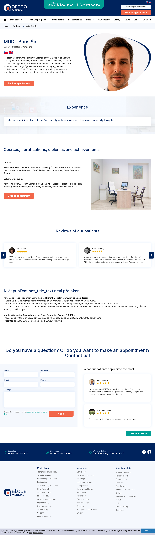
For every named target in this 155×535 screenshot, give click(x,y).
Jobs (118, 503)
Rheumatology (83, 502)
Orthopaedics (82, 485)
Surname (44, 370)
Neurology (81, 479)
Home (6, 26)
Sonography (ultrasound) (87, 509)
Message (7, 390)
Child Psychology (44, 492)
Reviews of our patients (126, 496)
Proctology (81, 492)
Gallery (119, 493)
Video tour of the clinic (125, 489)
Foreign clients (122, 476)
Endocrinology (43, 496)
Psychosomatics (83, 499)
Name (6, 370)
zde (30, 533)
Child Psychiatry (43, 489)
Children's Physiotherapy (47, 485)
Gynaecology (42, 509)
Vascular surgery (44, 475)
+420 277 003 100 (89, 5)
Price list (119, 482)
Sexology (81, 506)
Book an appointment (136, 12)
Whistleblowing (122, 506)
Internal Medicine (44, 516)
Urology (80, 513)
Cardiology (81, 472)
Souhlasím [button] (148, 531)
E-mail (6, 380)
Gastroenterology (44, 506)
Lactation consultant (85, 475)
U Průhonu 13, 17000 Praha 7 (108, 453)
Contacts (120, 510)
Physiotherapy (43, 502)
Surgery (40, 513)
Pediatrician (42, 482)
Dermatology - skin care (47, 479)
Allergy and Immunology (47, 472)
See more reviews (138, 433)
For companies (122, 479)
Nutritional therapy (84, 482)
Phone (43, 380)
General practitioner (85, 489)
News (118, 500)
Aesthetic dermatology (46, 499)
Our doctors (16, 26)
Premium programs (123, 472)
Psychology (81, 496)
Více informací (38, 533)
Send (61, 413)
